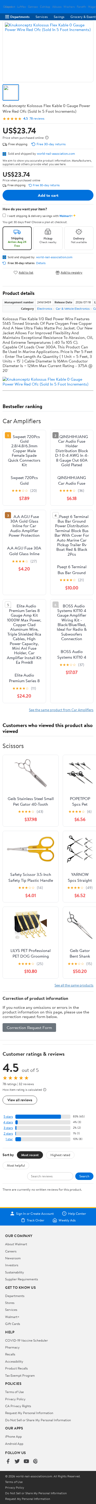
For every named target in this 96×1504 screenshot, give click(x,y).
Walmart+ (12, 1316)
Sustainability (14, 1272)
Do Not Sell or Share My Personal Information (38, 1420)
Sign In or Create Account (35, 1213)
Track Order (35, 1220)
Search (84, 1176)
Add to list (26, 272)
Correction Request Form (29, 1027)
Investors (11, 1265)
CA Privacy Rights (18, 1406)
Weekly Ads (67, 1220)
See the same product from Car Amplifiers (61, 709)
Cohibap (45, 6)
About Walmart (16, 1244)
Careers (10, 1251)
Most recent (30, 1155)
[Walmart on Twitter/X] (17, 1461)
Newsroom (13, 1258)
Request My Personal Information (29, 1412)
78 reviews (36, 118)
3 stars (8, 1128)
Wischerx (69, 6)
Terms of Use (14, 1391)
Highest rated (60, 1155)
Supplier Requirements (21, 1279)
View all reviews (19, 1099)
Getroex (33, 6)
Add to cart (48, 195)
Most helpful (16, 1165)
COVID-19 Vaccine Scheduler (26, 1340)
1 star (9, 1139)
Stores (9, 1302)
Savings (59, 16)
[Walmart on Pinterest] (35, 1461)
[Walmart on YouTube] (26, 1461)
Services (42, 16)
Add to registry (71, 272)
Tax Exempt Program (20, 1375)
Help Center (77, 1213)
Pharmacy (12, 1347)
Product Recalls (16, 1368)
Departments (19, 16)
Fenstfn (81, 6)
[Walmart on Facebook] (8, 1461)
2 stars (8, 1133)
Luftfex (21, 6)
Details (41, 263)
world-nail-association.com (56, 153)
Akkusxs (56, 6)
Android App (14, 1443)
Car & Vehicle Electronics (73, 308)
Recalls (10, 1354)
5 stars (8, 1116)
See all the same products (74, 985)
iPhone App (13, 1436)
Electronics (44, 308)
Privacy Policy (15, 1399)
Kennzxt (10, 6)
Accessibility (14, 1361)
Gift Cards (12, 1323)
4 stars (8, 1122)
